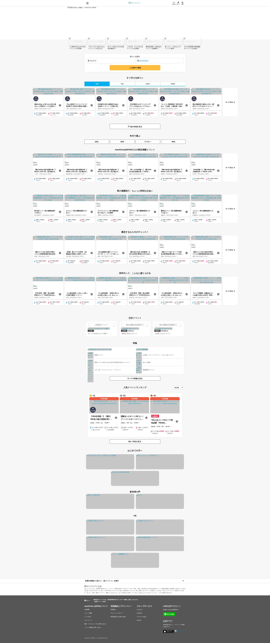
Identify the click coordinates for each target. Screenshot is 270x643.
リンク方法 (87, 617)
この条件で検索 (135, 68)
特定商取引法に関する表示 (118, 617)
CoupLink (139, 609)
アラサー (147, 142)
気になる (174, 4)
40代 (173, 142)
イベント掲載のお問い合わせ (92, 627)
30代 (122, 142)
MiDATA (139, 620)
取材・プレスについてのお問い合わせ (95, 624)
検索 (182, 4)
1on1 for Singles (141, 617)
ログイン (178, 4)
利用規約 (113, 609)
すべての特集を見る (135, 378)
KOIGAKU (139, 613)
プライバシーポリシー (117, 613)
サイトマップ (88, 620)
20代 (96, 142)
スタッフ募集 (88, 613)
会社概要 (86, 609)
